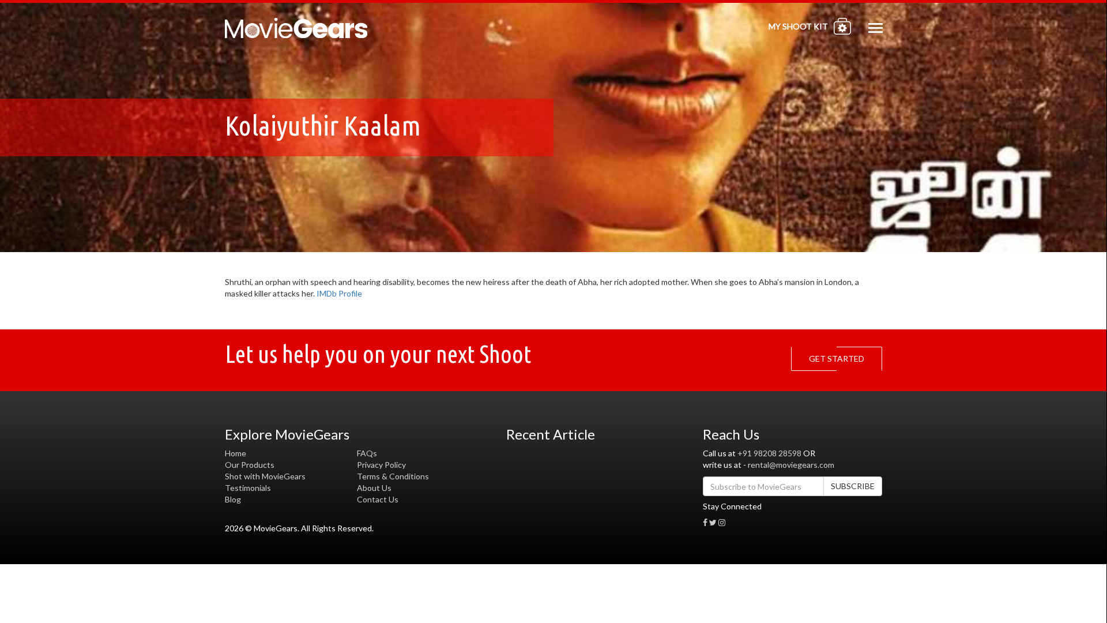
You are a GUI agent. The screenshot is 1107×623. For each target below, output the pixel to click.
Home (235, 453)
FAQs (367, 453)
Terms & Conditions (393, 476)
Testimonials (248, 488)
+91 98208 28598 (769, 453)
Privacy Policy (381, 465)
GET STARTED (836, 358)
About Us (374, 488)
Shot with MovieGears (265, 476)
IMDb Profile (339, 293)
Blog (233, 499)
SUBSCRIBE (853, 486)
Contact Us (377, 499)
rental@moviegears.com (791, 465)
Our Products (249, 465)
